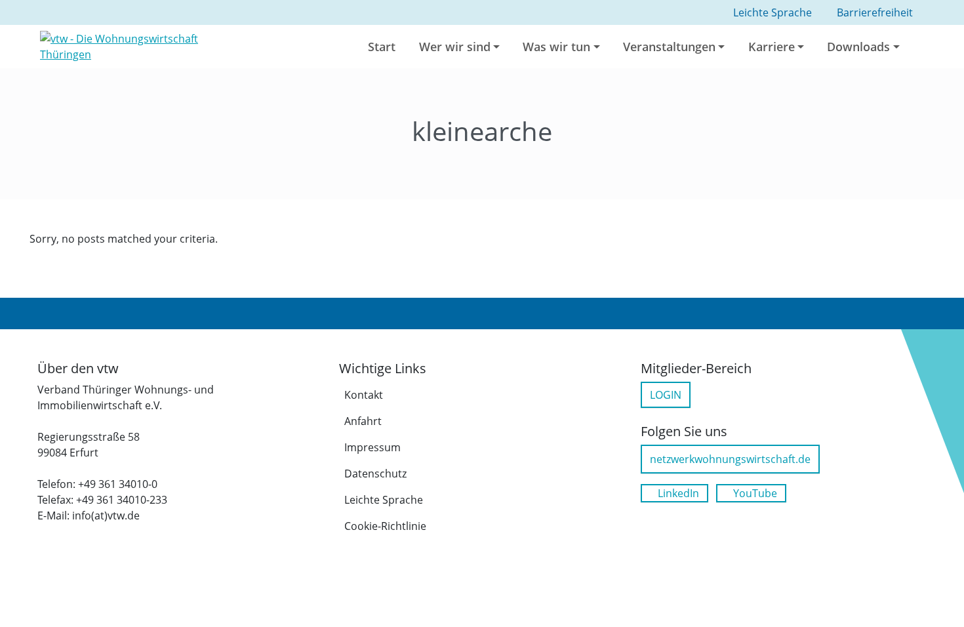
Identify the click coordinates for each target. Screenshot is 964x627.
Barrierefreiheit (875, 12)
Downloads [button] (858, 46)
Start (381, 46)
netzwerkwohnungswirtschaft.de (730, 459)
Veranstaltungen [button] (669, 46)
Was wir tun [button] (556, 46)
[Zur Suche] (925, 46)
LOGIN (665, 395)
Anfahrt (363, 421)
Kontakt (363, 395)
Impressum (372, 447)
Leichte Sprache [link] (772, 12)
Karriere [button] (771, 46)
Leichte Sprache (383, 500)
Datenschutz (375, 473)
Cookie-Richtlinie (385, 526)
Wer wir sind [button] (455, 46)
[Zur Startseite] (142, 45)
